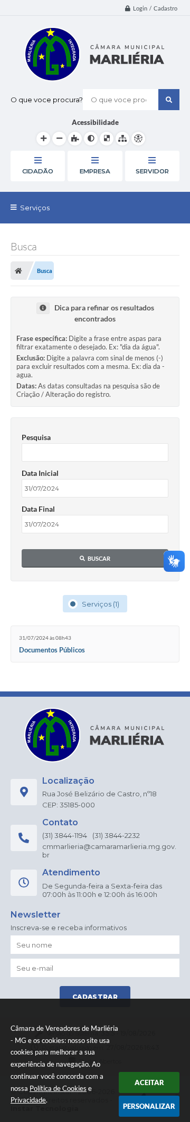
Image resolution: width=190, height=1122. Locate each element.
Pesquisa (36, 437)
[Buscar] (168, 99)
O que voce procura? (47, 99)
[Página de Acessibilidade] (138, 138)
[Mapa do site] (122, 138)
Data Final (38, 508)
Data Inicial (40, 473)
